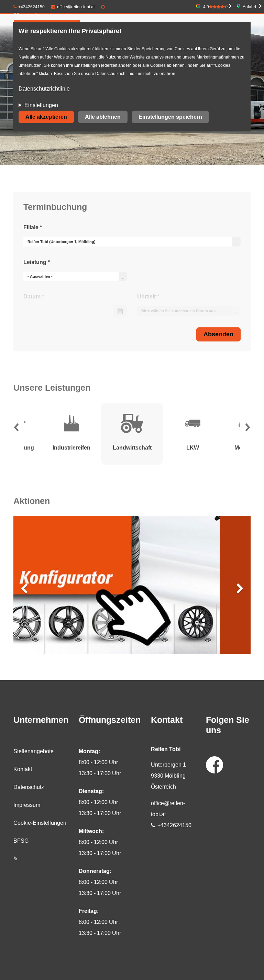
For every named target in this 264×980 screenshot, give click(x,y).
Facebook (214, 764)
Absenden (218, 334)
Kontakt (22, 769)
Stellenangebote (33, 751)
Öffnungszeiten (27, 15)
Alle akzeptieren (46, 117)
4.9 (206, 6)
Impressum (26, 805)
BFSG (21, 841)
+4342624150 (31, 6)
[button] (16, 429)
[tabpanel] (132, 434)
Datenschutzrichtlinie (44, 89)
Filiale (32, 227)
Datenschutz (28, 787)
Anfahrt (249, 6)
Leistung (36, 262)
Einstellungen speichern (170, 117)
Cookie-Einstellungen (39, 823)
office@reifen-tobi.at (76, 6)
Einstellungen (41, 105)
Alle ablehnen (103, 117)
